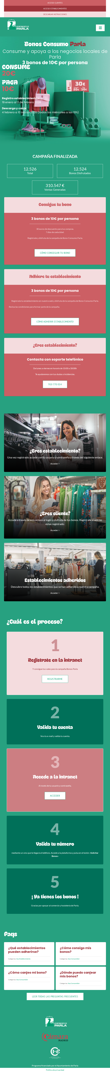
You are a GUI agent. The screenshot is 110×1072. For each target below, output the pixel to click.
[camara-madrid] (55, 1033)
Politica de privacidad (55, 1070)
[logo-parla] (17, 20)
